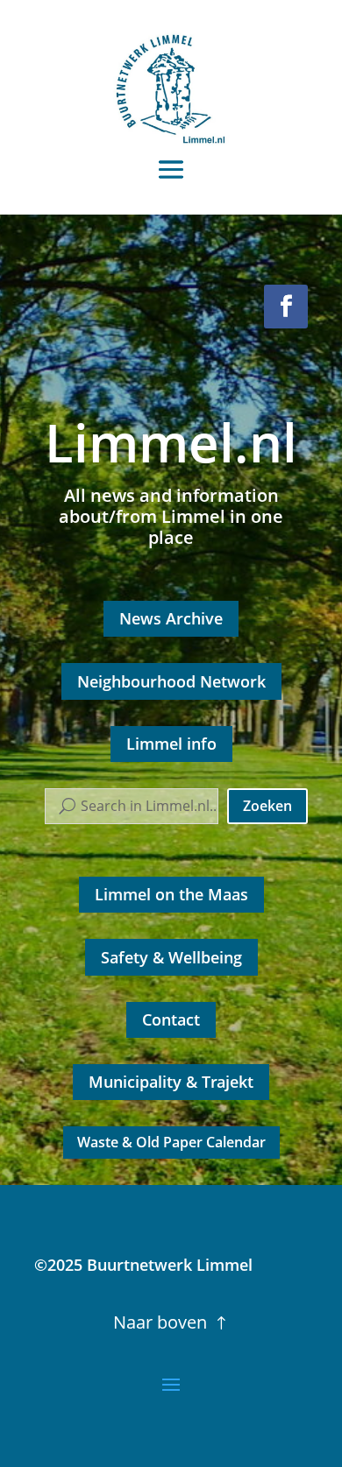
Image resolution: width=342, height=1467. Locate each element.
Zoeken (267, 805)
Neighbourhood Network (171, 681)
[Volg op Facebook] (286, 306)
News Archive (171, 618)
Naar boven (160, 1322)
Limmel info (171, 743)
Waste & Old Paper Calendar (171, 1142)
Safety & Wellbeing (171, 957)
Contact (171, 1019)
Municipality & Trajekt (171, 1081)
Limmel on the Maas (171, 894)
